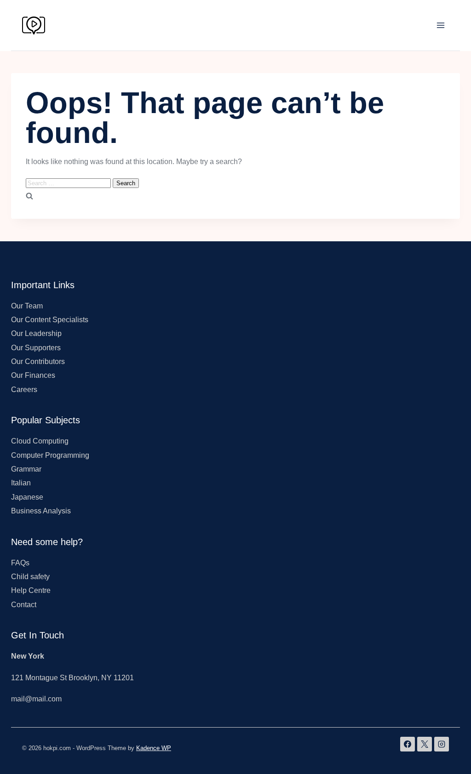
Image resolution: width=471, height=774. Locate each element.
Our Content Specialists (49, 320)
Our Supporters (36, 348)
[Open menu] (440, 25)
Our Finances (33, 375)
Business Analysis (41, 511)
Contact (23, 605)
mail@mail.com (36, 699)
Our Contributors (38, 361)
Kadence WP (153, 748)
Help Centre (31, 590)
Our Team (27, 306)
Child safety (30, 576)
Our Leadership (36, 333)
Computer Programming (50, 455)
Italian (21, 483)
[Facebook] (407, 744)
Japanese (27, 497)
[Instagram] (441, 744)
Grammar (26, 469)
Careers (24, 389)
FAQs (20, 563)
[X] (424, 744)
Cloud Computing (40, 441)
